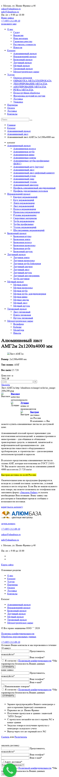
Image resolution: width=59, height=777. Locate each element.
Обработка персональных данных (18, 636)
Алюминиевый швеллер (25, 184)
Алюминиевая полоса (24, 148)
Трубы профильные (23, 224)
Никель (17, 333)
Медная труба (20, 290)
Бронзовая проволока (24, 245)
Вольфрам (18, 324)
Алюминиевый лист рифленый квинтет (34, 172)
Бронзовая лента (21, 239)
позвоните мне (8, 23)
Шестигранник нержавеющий (28, 230)
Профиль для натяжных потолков (30, 190)
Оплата (11, 107)
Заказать (5, 384)
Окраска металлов (22, 77)
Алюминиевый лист (23, 169)
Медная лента (20, 284)
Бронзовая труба (21, 248)
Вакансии (18, 35)
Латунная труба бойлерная (27, 263)
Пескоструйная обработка (26, 92)
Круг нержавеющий (23, 200)
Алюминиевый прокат (25, 53)
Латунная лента (21, 257)
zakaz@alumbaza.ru (11, 8)
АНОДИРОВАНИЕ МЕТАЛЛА (29, 86)
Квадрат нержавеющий (25, 196)
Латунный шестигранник (26, 275)
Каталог (11, 50)
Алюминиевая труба (23, 151)
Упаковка (18, 101)
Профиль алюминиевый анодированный (34, 187)
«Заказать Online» (29, 492)
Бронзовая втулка (22, 236)
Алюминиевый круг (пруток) (28, 166)
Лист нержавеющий (23, 206)
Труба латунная (21, 278)
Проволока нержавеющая (26, 212)
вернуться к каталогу (12, 506)
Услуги (11, 74)
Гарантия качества (22, 41)
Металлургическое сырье (26, 71)
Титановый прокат (23, 68)
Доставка (18, 98)
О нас (10, 29)
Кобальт (17, 327)
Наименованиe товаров (17, 686)
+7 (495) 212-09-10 (10, 20)
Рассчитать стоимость (24, 44)
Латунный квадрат (23, 266)
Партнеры (12, 104)
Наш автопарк (20, 38)
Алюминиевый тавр (23, 178)
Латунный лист (21, 269)
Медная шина (20, 296)
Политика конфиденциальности (17, 633)
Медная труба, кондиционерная (29, 293)
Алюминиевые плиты (24, 157)
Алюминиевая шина (23, 154)
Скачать (5, 736)
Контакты (12, 113)
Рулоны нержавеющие (24, 215)
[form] (29, 684)
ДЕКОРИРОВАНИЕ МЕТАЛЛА (30, 83)
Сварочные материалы (25, 218)
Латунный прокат (22, 62)
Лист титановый (21, 311)
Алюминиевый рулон (24, 175)
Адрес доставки (13, 761)
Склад (16, 32)
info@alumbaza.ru (10, 11)
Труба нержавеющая (23, 221)
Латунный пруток (22, 272)
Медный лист (20, 302)
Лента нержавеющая (23, 203)
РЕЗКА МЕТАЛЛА (23, 89)
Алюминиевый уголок (25, 181)
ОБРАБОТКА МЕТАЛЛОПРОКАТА (32, 80)
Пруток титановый (23, 317)
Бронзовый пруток (23, 251)
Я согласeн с (29, 662)
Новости (17, 47)
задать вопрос (8, 523)
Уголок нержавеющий (24, 227)
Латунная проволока (24, 260)
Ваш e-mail (36, 682)
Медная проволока (23, 287)
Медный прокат (21, 65)
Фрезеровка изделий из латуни (29, 95)
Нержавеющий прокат (24, 56)
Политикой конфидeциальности (34, 660)
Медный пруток (21, 305)
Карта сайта (7, 564)
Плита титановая (22, 314)
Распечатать (21, 736)
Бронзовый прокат (23, 59)
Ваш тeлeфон (37, 657)
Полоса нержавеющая (24, 209)
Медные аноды (21, 299)
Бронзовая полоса (22, 242)
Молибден (18, 330)
